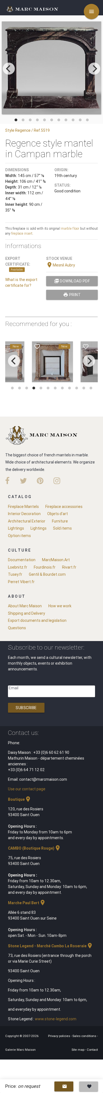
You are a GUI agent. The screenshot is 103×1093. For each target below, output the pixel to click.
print (72, 294)
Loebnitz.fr (17, 567)
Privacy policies (59, 1036)
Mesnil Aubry (60, 265)
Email (13, 687)
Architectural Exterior (26, 521)
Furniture (60, 521)
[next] (94, 69)
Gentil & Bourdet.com (47, 574)
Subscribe (26, 707)
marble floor (70, 228)
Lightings (16, 528)
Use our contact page (26, 788)
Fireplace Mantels (23, 506)
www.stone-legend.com (55, 1018)
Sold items (62, 528)
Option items (19, 535)
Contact (92, 1050)
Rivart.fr (69, 567)
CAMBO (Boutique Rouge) (34, 848)
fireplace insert (21, 233)
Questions (17, 627)
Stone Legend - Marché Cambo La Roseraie (50, 945)
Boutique (19, 799)
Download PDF (72, 281)
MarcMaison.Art (56, 559)
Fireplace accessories (63, 506)
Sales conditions (85, 1036)
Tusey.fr (15, 574)
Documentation (21, 559)
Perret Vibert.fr (21, 581)
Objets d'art (57, 513)
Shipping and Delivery (26, 613)
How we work (59, 605)
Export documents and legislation (37, 620)
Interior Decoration (24, 513)
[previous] (9, 69)
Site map (78, 1050)
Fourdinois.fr (44, 567)
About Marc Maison (25, 605)
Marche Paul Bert (27, 902)
